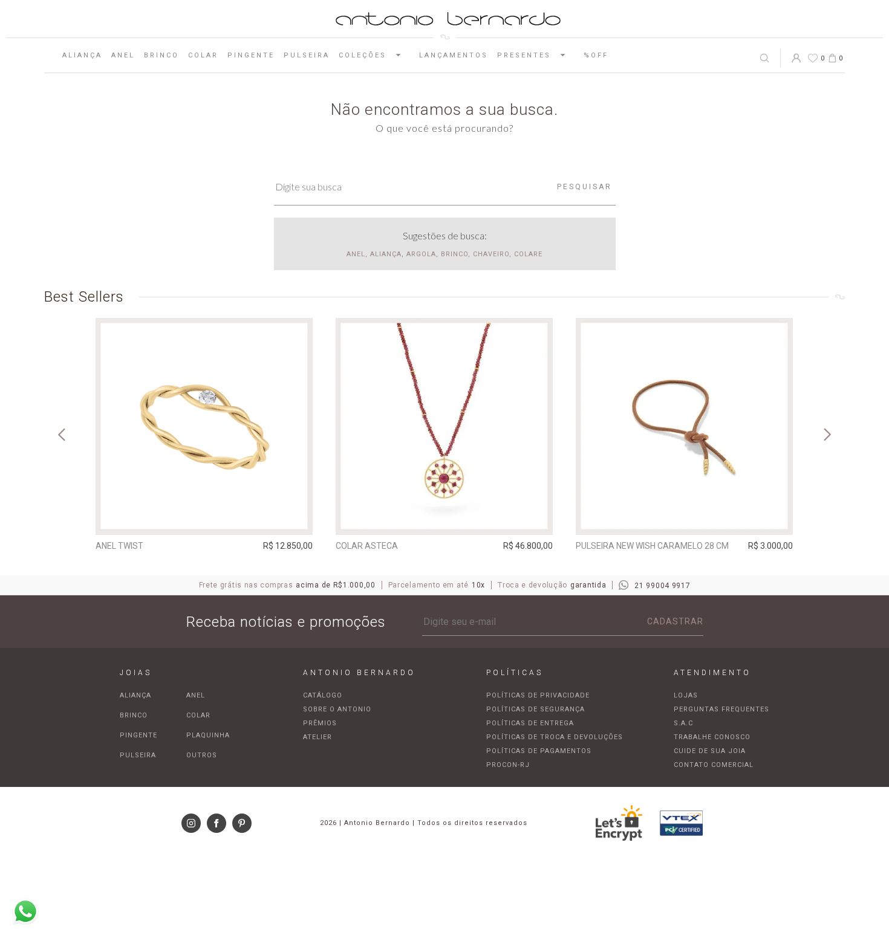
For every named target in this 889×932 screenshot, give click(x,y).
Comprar (204, 517)
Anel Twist (119, 546)
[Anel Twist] (204, 426)
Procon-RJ (508, 765)
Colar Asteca (367, 546)
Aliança (82, 55)
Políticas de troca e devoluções (554, 737)
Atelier (317, 737)
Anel (123, 55)
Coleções (362, 55)
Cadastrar (675, 621)
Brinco (161, 55)
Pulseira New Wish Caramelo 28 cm (652, 546)
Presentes (524, 55)
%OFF (596, 55)
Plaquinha (208, 735)
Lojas (686, 695)
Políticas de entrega (530, 723)
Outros (201, 755)
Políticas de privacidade (538, 695)
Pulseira (307, 55)
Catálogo (322, 695)
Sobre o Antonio (337, 709)
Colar (203, 55)
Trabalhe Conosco (712, 737)
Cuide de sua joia (710, 751)
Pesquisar (584, 187)
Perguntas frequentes (721, 709)
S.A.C (683, 723)
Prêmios (320, 723)
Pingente (251, 55)
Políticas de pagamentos (538, 751)
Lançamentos (453, 55)
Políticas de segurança (535, 709)
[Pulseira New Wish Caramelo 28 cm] (684, 426)
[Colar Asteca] (444, 426)
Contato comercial (714, 765)
